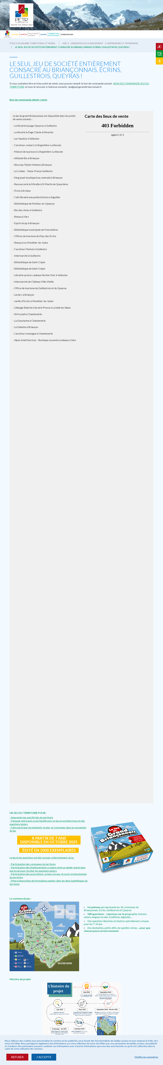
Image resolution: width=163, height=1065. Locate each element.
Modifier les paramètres (146, 1057)
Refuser (17, 1057)
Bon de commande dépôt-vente (28, 99)
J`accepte (43, 1057)
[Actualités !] (159, 61)
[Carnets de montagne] (159, 53)
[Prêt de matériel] (159, 46)
